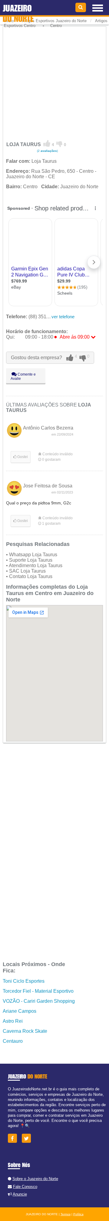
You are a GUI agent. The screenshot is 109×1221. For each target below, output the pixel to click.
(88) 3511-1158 (33, 316)
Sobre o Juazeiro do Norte (35, 1178)
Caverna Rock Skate (25, 1031)
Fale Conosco (25, 1186)
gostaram (51, 459)
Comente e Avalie (23, 376)
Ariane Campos (19, 1011)
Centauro (13, 1041)
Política (78, 1214)
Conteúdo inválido (57, 454)
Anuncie (20, 1194)
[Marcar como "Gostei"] (47, 144)
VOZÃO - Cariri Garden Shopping (39, 1001)
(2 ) (47, 150)
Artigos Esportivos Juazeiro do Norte (54, 20)
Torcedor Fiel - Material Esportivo (38, 991)
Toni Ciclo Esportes (24, 981)
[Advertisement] (54, 82)
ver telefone (62, 316)
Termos (66, 1214)
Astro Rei (13, 1021)
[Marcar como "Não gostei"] (59, 143)
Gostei (22, 457)
